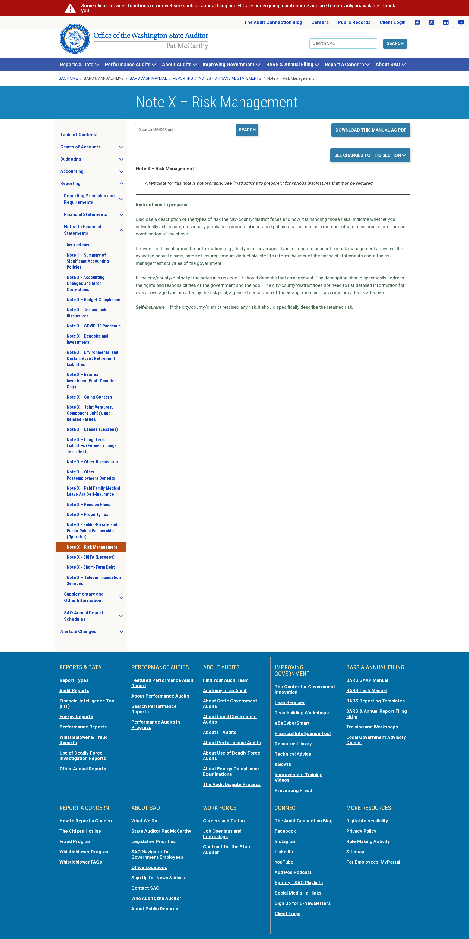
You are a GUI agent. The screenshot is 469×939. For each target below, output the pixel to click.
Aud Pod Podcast (293, 872)
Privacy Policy (361, 831)
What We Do (144, 820)
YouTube (284, 862)
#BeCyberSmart (292, 723)
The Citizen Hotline (80, 831)
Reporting (183, 78)
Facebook (285, 831)
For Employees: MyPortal (373, 862)
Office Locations (149, 867)
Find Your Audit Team (226, 680)
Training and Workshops (372, 727)
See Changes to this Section (368, 155)
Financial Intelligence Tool (303, 733)
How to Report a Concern (86, 820)
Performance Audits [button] (128, 64)
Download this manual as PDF (370, 130)
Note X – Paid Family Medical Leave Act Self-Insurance (93, 491)
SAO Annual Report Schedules (95, 616)
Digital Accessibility (367, 820)
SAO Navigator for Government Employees (157, 854)
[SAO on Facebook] (417, 22)
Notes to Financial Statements (95, 230)
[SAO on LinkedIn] (446, 22)
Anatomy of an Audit (225, 690)
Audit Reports (74, 690)
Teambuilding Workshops (302, 712)
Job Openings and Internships (222, 833)
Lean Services (290, 702)
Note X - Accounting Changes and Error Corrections (85, 283)
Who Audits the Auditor (156, 898)
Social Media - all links (298, 893)
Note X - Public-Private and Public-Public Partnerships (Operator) (92, 530)
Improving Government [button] (229, 64)
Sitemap (355, 851)
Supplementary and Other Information (95, 597)
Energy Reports (76, 716)
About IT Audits (219, 732)
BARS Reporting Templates (375, 701)
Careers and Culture (225, 820)
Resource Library (293, 743)
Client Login (392, 22)
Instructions (78, 244)
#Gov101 (284, 764)
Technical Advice (293, 754)
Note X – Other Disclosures (92, 461)
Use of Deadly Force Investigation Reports (82, 755)
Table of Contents (78, 134)
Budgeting (87, 161)
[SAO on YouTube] (461, 22)
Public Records (354, 22)
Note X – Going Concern (89, 397)
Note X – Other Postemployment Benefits (91, 474)
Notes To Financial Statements (230, 78)
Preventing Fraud (293, 790)
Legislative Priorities (153, 841)
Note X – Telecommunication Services (94, 580)
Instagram (286, 841)
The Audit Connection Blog (273, 22)
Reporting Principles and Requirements (95, 199)
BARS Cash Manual (148, 78)
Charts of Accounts (93, 148)
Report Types (73, 680)
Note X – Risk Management (92, 547)
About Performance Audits (160, 696)
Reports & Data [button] (77, 64)
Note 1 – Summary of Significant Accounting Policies (88, 261)
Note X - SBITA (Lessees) (91, 557)
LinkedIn (284, 851)
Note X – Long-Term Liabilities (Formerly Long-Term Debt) (91, 445)
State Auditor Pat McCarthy (161, 831)
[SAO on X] (431, 22)
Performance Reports (83, 727)
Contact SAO (145, 888)
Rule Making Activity (368, 841)
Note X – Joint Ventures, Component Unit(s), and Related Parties (90, 413)
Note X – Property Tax (87, 514)
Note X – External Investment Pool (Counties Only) (92, 380)
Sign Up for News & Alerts (158, 877)
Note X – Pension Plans (88, 504)
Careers (320, 22)
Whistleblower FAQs (80, 862)
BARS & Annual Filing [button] (290, 64)
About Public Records (154, 908)
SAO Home (68, 78)
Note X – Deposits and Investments (87, 339)
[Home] (134, 41)
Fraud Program (75, 841)
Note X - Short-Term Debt (91, 567)
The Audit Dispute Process (232, 784)
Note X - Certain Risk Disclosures (86, 312)
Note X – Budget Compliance (93, 299)
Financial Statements (95, 216)
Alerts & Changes (93, 633)
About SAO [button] (388, 64)
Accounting (88, 173)
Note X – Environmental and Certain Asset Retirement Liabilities (92, 358)
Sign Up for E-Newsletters (303, 903)
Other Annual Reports (82, 768)
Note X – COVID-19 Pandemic (94, 326)
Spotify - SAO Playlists (299, 882)
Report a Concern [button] (345, 64)
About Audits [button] (177, 64)
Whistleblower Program (84, 851)
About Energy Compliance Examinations (231, 771)
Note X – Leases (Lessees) (92, 429)
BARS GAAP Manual (367, 680)
